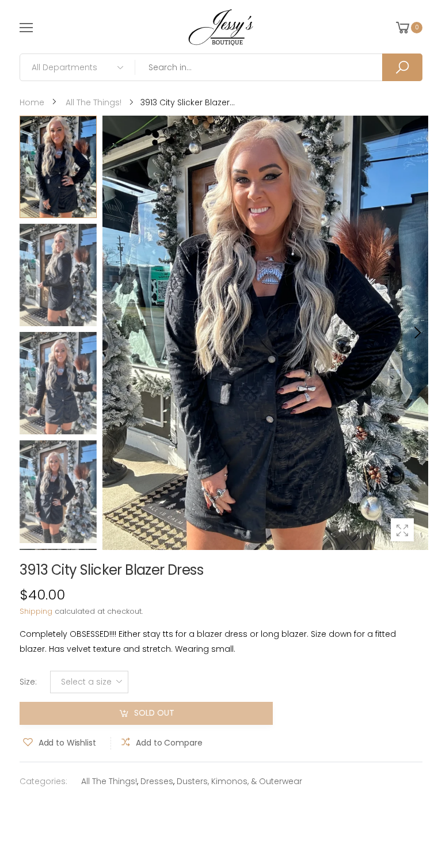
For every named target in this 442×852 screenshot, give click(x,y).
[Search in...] (402, 67)
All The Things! (109, 781)
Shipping (36, 611)
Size (28, 681)
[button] (416, 332)
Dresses (156, 781)
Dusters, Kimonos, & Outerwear (239, 781)
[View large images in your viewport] (402, 529)
